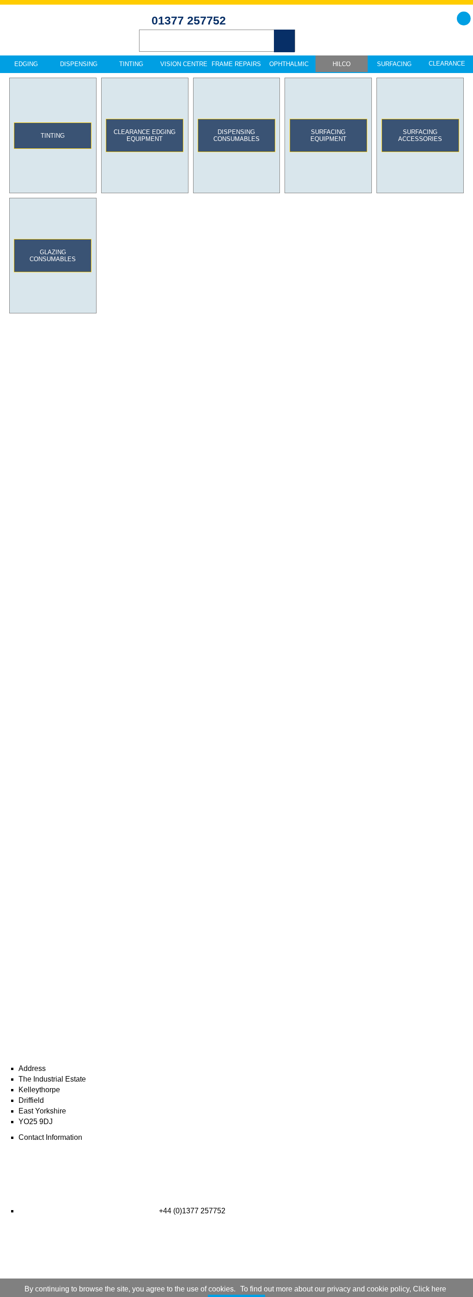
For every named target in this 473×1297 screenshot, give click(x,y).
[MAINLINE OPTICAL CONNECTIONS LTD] (64, 37)
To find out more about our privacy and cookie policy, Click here (343, 1289)
